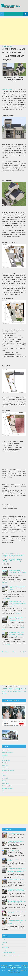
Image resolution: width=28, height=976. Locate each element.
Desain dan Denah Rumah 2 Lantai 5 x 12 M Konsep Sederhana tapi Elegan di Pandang (17, 922)
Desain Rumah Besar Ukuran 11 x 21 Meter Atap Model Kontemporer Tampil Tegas (17, 618)
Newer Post (5, 652)
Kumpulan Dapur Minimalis (8, 770)
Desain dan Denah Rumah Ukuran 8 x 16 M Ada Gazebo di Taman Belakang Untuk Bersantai (16, 890)
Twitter (20, 559)
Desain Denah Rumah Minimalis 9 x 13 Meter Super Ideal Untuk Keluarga (17, 587)
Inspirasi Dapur (5, 768)
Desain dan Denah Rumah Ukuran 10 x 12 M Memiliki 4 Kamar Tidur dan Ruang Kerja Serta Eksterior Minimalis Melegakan (17, 870)
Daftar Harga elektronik (7, 785)
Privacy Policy (5, 944)
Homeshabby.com (7, 89)
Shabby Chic (17, 972)
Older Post (23, 652)
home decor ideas (19, 691)
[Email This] (3, 564)
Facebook (12, 559)
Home (14, 652)
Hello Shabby (14, 968)
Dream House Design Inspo (14, 833)
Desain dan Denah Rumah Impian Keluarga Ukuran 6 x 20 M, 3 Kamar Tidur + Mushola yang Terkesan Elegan (17, 901)
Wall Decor (9, 691)
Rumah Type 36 (5, 783)
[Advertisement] (14, 31)
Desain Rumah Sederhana (8, 556)
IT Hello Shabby (10, 970)
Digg (19, 561)
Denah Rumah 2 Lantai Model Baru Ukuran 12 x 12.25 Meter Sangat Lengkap (14, 54)
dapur (3, 757)
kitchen (4, 693)
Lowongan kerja (5, 947)
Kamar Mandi (5, 778)
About (3, 939)
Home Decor (7, 689)
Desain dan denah (9, 555)
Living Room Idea (6, 760)
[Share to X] (6, 564)
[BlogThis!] (5, 564)
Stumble (13, 561)
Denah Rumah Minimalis (7, 752)
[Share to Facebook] (8, 564)
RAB (3, 791)
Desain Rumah (5, 750)
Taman (3, 775)
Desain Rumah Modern (19, 555)
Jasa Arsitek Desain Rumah (8, 952)
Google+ (6, 561)
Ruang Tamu (5, 765)
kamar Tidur (5, 773)
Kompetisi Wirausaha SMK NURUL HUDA (11, 955)
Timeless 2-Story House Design (14, 850)
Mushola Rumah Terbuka (7, 788)
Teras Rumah (5, 762)
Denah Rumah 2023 (7, 553)
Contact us (4, 942)
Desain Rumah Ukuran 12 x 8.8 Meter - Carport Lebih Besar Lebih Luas (17, 572)
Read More (4, 582)
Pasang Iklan (5, 949)
